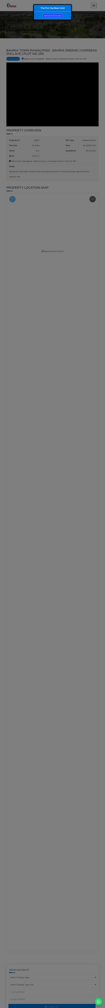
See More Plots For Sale (52, 16)
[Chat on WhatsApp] (98, 1001)
